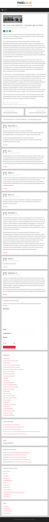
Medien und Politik (7, 389)
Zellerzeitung (6, 478)
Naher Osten (6, 393)
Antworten (5, 144)
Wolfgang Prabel (23, 27)
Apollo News (6, 485)
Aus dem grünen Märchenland (11, 102)
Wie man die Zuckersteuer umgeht (12, 429)
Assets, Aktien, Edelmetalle (9, 360)
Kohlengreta (10, 104)
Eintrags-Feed (6, 508)
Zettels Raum (6, 487)
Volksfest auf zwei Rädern (20, 454)
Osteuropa (5, 400)
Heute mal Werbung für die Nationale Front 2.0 (14, 434)
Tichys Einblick (6, 471)
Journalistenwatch (7, 480)
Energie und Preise (7, 371)
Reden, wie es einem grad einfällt (18, 457)
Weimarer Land (6, 413)
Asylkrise (5, 363)
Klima (4, 378)
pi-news (5, 473)
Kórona (5, 380)
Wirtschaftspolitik (7, 415)
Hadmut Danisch (7, 489)
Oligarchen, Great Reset (8, 397)
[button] (4, 31)
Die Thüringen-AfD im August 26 (11, 424)
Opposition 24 (6, 494)
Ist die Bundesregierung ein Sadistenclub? (13, 427)
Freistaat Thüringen (7, 373)
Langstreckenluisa (18, 104)
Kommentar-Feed (7, 510)
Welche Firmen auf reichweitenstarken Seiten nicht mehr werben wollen (21, 431)
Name (5, 329)
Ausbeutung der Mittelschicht (10, 367)
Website (5, 337)
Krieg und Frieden (7, 382)
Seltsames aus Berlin (8, 404)
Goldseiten (6, 476)
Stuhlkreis (24, 104)
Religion (5, 402)
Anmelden (5, 506)
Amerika (5, 358)
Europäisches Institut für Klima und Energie (14, 492)
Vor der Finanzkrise (7, 411)
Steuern (5, 406)
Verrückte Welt (6, 408)
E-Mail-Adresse (7, 333)
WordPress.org (7, 513)
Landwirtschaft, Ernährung (9, 387)
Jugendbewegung (7, 376)
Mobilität (5, 391)
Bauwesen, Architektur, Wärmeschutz (12, 369)
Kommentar (6, 308)
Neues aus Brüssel (7, 395)
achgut (5, 483)
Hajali (6, 104)
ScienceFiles (6, 496)
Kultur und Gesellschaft (8, 384)
